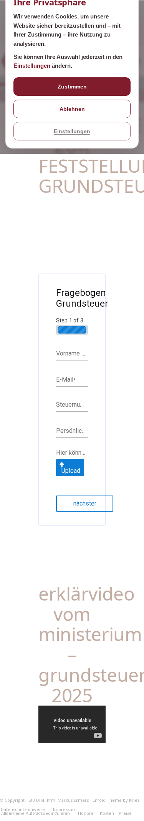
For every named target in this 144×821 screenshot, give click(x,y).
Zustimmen (72, 86)
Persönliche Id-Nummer (72, 430)
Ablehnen (72, 109)
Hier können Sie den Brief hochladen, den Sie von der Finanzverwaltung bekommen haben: (72, 452)
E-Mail (66, 379)
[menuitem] (64, 809)
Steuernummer (72, 404)
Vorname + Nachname (72, 353)
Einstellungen (31, 65)
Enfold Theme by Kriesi (117, 800)
